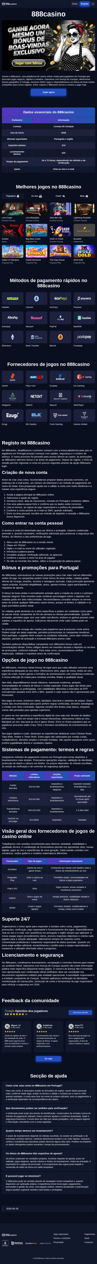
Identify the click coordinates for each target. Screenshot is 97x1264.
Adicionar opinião (80, 1012)
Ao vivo (34, 196)
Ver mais (48, 1059)
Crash (58, 196)
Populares (11, 196)
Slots (82, 196)
